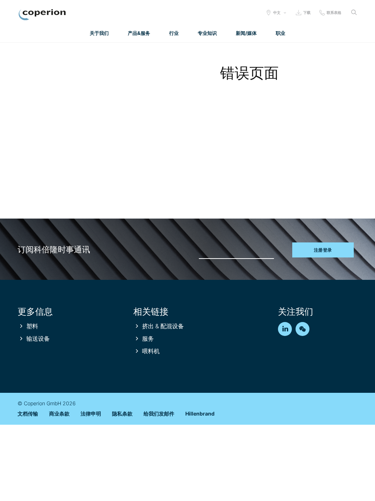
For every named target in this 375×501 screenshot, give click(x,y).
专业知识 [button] (207, 33)
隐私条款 (122, 413)
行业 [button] (174, 33)
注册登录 (323, 250)
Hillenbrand (200, 413)
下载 (307, 12)
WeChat (302, 329)
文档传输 (28, 413)
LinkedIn (285, 329)
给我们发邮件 (159, 413)
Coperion (42, 15)
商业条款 (59, 413)
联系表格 (334, 12)
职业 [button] (280, 33)
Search (353, 12)
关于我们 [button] (99, 33)
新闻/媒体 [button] (246, 33)
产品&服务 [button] (139, 33)
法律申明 (91, 413)
